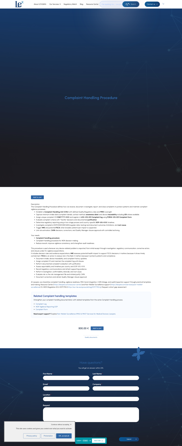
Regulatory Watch (70, 4)
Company (97, 384)
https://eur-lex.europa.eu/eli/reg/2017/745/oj (84, 287)
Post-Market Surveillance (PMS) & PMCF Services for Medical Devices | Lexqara (86, 314)
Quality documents (91, 337)
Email (46, 384)
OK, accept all (64, 436)
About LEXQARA (40, 4)
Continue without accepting (60, 424)
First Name (48, 374)
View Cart (98, 441)
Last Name (98, 374)
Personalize (48, 436)
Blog (81, 4)
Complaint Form (42, 309)
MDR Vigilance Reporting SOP (47, 307)
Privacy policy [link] (32, 436)
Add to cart (37, 197)
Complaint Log (41, 304)
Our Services (54, 4)
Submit (129, 439)
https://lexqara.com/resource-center (67, 285)
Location (47, 395)
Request (46, 405)
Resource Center (92, 4)
